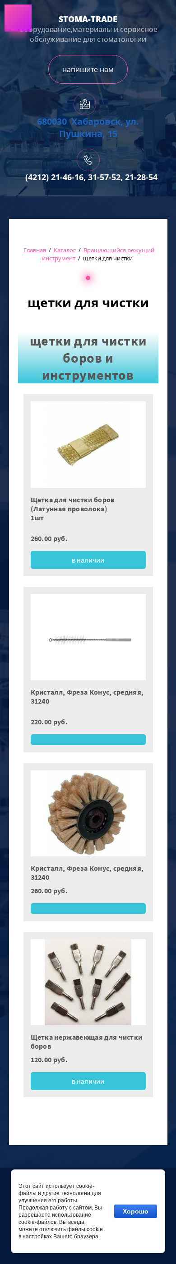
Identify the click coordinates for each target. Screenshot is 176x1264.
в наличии (88, 559)
